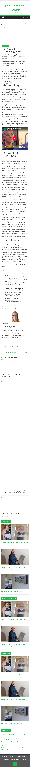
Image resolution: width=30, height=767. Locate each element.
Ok (15, 764)
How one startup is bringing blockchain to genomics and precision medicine (14, 491)
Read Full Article (10, 340)
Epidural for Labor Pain (9, 346)
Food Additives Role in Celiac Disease (16, 352)
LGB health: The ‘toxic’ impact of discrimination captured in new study (14, 514)
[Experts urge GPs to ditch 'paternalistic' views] (15, 575)
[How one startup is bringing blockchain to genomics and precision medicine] (14, 382)
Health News (9, 23)
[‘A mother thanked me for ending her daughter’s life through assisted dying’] (15, 550)
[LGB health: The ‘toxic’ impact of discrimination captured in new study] (14, 498)
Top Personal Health (15, 8)
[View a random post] (27, 17)
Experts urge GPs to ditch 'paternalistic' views (12, 591)
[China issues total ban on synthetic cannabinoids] (15, 359)
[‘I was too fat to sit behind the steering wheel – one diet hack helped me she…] (15, 524)
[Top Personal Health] (3, 17)
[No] (28, 761)
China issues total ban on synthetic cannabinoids (13, 375)
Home (2, 23)
